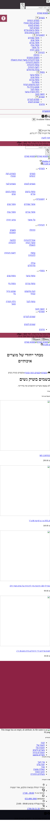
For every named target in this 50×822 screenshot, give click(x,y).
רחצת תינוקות (10, 253)
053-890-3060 (31, 799)
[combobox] (37, 147)
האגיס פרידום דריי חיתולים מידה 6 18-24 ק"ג (33, 651)
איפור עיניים (30, 212)
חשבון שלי (40, 745)
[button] (3, 18)
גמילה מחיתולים (31, 264)
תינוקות (42, 225)
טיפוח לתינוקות (31, 254)
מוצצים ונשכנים (12, 231)
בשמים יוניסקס (32, 174)
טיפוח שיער (30, 275)
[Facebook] (48, 814)
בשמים (42, 168)
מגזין (43, 767)
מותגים (42, 329)
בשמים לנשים (29, 184)
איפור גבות (11, 212)
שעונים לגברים (29, 316)
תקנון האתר (40, 772)
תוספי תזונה (40, 309)
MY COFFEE (45, 455)
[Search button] (47, 152)
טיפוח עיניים (30, 283)
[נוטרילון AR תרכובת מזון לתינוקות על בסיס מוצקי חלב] (25, 580)
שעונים (42, 311)
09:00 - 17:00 (28, 793)
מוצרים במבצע (39, 755)
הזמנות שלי (40, 747)
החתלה (32, 230)
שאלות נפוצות (39, 769)
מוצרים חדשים (39, 750)
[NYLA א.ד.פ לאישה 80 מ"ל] (25, 515)
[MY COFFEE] (25, 450)
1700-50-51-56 (33, 808)
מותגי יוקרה (11, 220)
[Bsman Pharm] (37, 156)
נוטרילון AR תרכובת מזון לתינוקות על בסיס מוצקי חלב (30, 586)
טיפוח (42, 270)
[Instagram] (45, 814)
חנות (43, 743)
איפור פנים (11, 204)
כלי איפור (31, 220)
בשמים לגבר (11, 184)
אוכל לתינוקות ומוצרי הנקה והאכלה (29, 242)
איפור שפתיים (29, 204)
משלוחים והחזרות (38, 774)
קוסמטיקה (40, 199)
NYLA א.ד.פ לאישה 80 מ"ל (39, 521)
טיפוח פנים (11, 275)
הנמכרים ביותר (39, 752)
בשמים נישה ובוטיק (11, 174)
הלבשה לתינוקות (12, 241)
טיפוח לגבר (30, 301)
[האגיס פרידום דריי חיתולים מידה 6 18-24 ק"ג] (25, 645)
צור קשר (41, 762)
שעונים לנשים (29, 324)
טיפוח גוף (12, 283)
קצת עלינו (41, 764)
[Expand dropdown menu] (37, 169)
